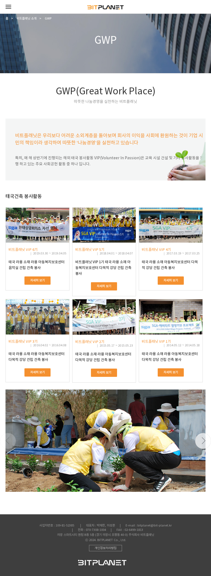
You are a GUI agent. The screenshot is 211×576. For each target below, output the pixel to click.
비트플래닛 (105, 7)
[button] (203, 441)
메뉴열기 (8, 7)
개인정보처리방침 (105, 548)
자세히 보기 (37, 280)
